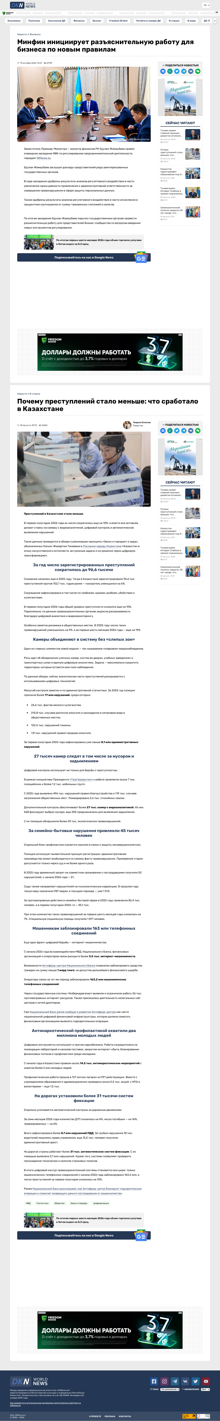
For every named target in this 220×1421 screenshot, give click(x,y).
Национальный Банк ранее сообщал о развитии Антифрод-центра (73, 1012)
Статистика (42, 1203)
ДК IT (207, 20)
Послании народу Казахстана (102, 546)
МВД (28, 1203)
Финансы (79, 20)
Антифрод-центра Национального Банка (68, 965)
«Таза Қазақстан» (81, 779)
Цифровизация (101, 1203)
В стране (174, 20)
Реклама (110, 1416)
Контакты (125, 1416)
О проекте (95, 1416)
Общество (59, 1203)
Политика (34, 20)
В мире (192, 20)
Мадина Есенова (142, 422)
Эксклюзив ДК (56, 20)
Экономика (13, 20)
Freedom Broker (118, 20)
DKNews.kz (44, 158)
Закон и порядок (78, 1203)
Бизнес (97, 20)
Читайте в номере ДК (148, 20)
